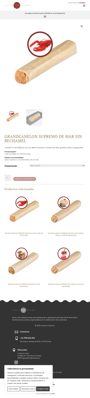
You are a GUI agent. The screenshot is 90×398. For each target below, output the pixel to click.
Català (70, 3)
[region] (28, 379)
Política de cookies (56, 372)
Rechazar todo (28, 389)
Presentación (11, 166)
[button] (82, 26)
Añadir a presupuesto (24, 179)
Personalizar (14, 389)
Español (82, 3)
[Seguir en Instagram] (16, 362)
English (76, 3)
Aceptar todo (42, 389)
